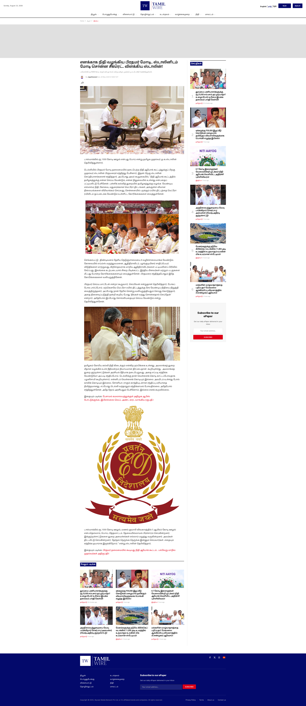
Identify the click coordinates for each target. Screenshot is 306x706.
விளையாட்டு (129, 14)
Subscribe (208, 337)
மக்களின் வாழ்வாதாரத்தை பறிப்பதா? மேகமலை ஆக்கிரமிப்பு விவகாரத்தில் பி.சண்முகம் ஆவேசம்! (164, 632)
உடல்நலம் (164, 14)
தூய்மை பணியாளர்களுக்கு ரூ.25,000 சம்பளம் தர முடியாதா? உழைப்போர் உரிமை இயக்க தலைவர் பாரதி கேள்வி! (95, 595)
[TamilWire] (153, 5)
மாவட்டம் (209, 14)
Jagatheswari (92, 77)
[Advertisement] (153, 41)
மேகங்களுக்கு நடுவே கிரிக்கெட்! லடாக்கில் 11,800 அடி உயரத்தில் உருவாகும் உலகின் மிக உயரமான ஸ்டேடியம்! (132, 632)
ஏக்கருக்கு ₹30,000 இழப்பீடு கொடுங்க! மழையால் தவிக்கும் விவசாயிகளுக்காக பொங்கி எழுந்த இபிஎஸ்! (131, 595)
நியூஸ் (94, 14)
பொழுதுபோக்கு (109, 14)
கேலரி (284, 6)
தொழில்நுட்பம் (147, 14)
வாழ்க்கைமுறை (182, 14)
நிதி (197, 14)
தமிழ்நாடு (83, 602)
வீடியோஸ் (297, 6)
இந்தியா (154, 602)
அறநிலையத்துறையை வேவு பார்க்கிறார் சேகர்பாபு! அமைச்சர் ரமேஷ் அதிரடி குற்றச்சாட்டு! (96, 630)
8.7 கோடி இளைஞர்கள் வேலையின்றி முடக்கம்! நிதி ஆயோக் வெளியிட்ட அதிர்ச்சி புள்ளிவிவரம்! (165, 595)
